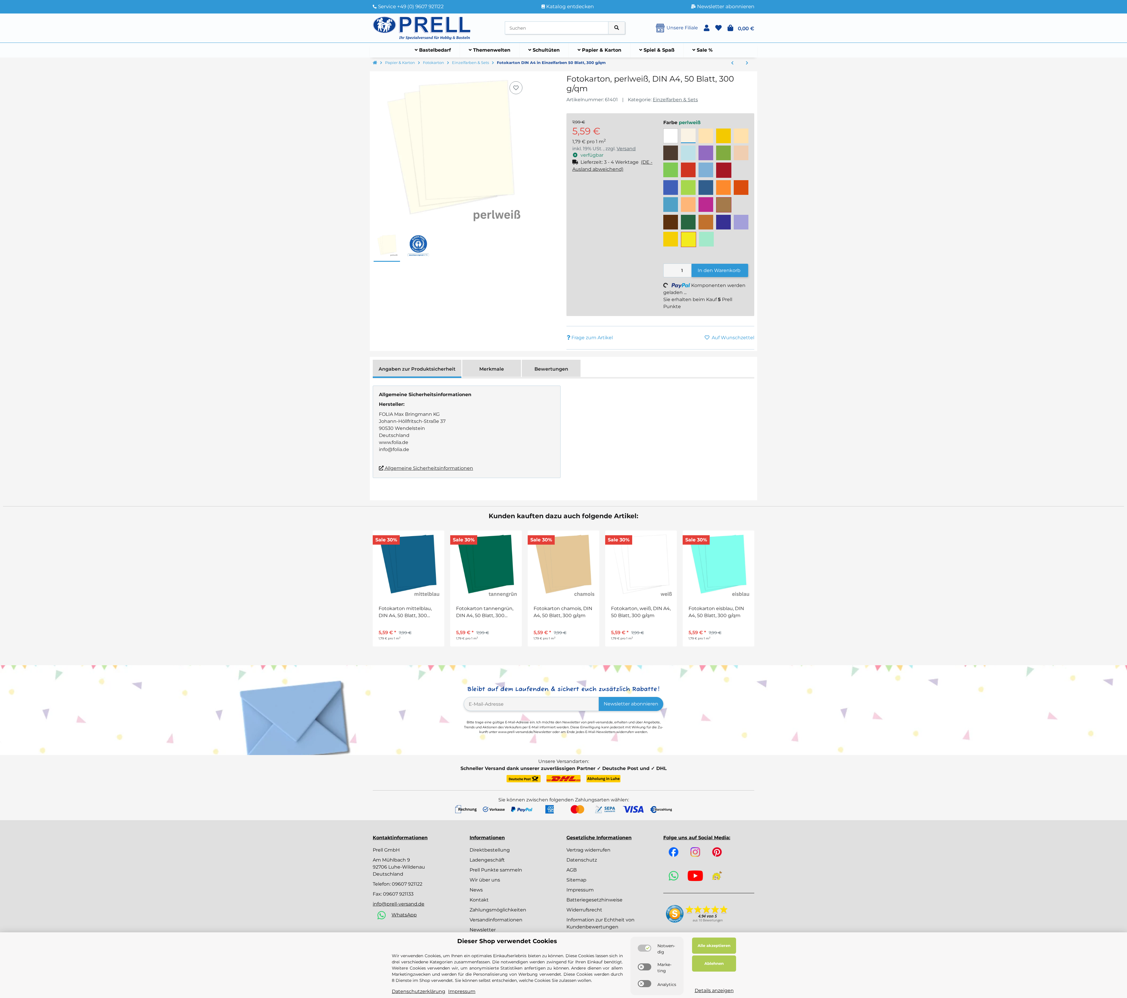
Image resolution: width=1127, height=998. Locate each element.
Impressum (580, 890)
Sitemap (576, 880)
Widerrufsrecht (584, 910)
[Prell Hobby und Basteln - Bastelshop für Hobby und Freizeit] (422, 27)
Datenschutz (581, 860)
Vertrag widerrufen (588, 850)
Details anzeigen (714, 990)
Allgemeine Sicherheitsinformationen (428, 468)
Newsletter (483, 930)
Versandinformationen (496, 920)
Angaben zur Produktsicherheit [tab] (417, 369)
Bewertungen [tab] (551, 369)
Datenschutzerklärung (418, 991)
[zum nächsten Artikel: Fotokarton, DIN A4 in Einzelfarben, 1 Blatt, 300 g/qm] (747, 63)
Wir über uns (485, 880)
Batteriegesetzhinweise (594, 900)
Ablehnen (714, 963)
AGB (571, 870)
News (476, 890)
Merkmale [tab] (491, 369)
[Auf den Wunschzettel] (515, 87)
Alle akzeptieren (714, 945)
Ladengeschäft (487, 860)
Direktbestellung (490, 850)
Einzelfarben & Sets (675, 99)
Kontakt (479, 900)
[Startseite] (375, 63)
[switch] (644, 948)
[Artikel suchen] (616, 28)
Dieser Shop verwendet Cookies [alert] (507, 941)
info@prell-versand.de (398, 904)
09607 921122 (407, 884)
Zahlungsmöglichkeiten (498, 910)
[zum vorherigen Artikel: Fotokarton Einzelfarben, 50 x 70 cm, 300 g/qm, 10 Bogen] (732, 63)
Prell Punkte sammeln (496, 870)
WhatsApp (404, 915)
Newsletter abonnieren (631, 704)
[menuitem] (433, 50)
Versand (626, 148)
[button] (706, 28)
